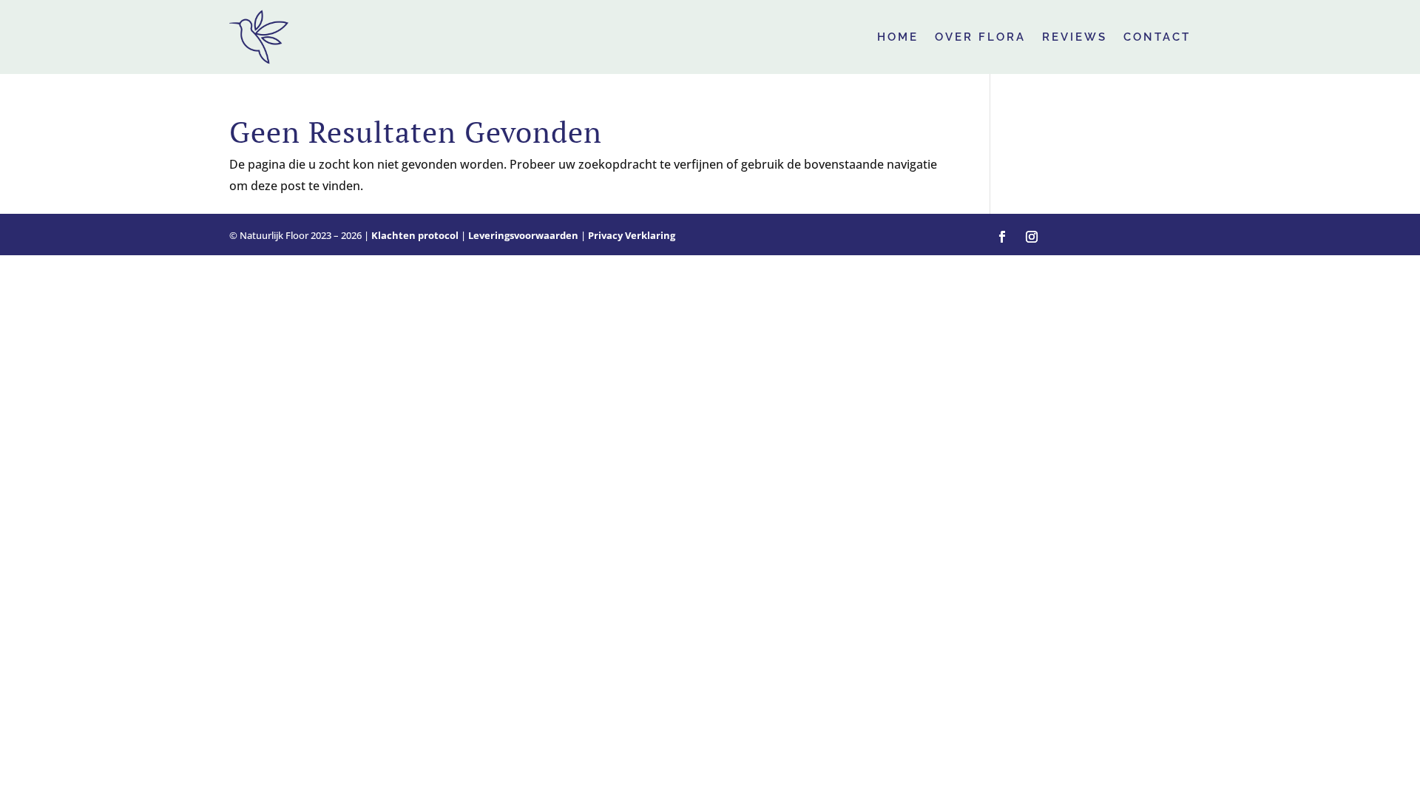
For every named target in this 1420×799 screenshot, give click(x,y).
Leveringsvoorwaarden (523, 235)
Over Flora (980, 37)
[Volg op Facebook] (1002, 237)
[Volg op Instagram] (1032, 237)
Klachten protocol (415, 235)
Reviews (1074, 37)
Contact (1157, 37)
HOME (898, 37)
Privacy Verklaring (631, 235)
